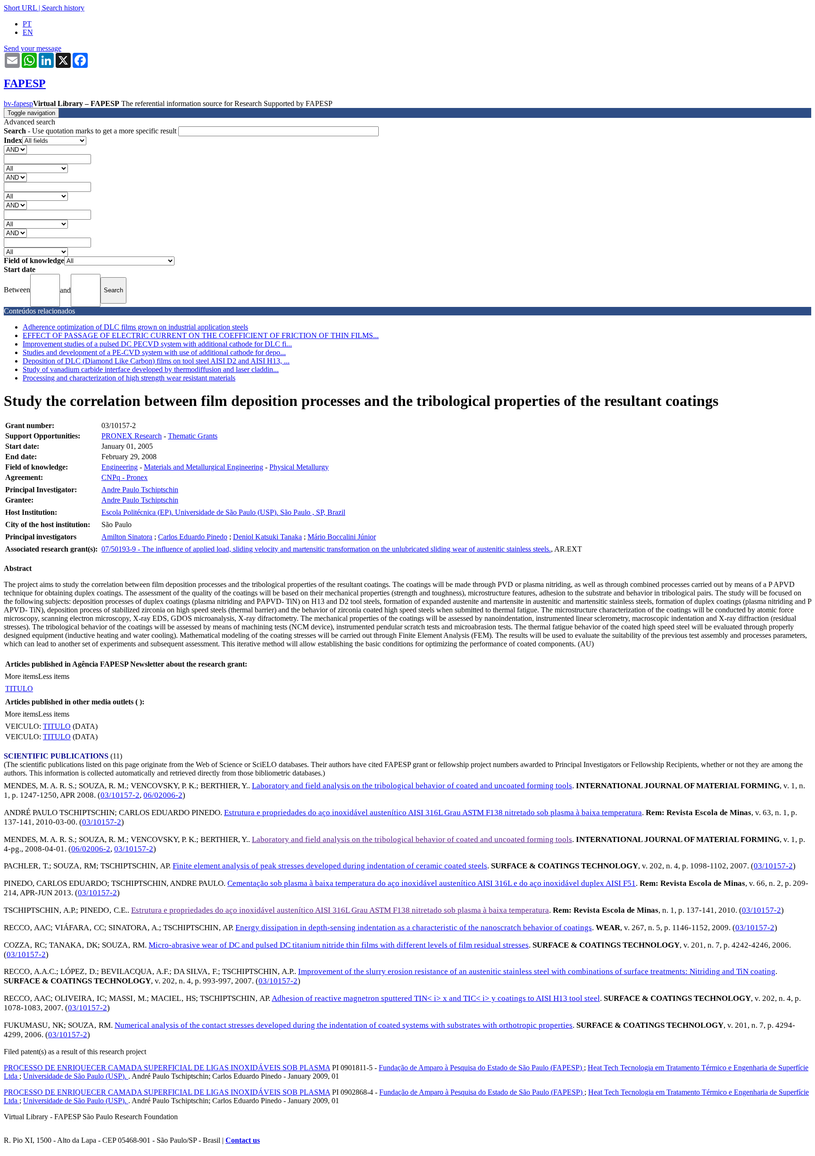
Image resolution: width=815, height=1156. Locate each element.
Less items (53, 676)
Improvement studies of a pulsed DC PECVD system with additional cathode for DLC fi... (157, 344)
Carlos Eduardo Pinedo (192, 537)
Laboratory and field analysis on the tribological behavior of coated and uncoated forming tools (412, 785)
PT (27, 24)
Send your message (32, 48)
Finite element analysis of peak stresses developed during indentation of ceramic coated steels (330, 865)
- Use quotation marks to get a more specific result (91, 131)
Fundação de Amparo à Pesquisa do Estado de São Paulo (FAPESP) (481, 1068)
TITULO (19, 689)
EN (28, 32)
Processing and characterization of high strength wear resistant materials (129, 378)
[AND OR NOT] (15, 149)
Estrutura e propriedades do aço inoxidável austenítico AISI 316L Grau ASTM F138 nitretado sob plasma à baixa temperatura (433, 812)
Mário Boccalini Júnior (342, 537)
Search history (63, 8)
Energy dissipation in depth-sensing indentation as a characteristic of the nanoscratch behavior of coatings (413, 927)
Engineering (119, 467)
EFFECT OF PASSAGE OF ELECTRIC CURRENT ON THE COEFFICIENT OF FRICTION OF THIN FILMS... (201, 335)
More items (21, 676)
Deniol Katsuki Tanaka (267, 537)
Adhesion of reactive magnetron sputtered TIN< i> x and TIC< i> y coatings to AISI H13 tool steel (436, 998)
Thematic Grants (192, 436)
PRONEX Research (131, 436)
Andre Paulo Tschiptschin (139, 490)
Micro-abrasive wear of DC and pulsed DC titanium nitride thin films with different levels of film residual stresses (339, 945)
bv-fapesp (18, 103)
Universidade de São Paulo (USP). (75, 1076)
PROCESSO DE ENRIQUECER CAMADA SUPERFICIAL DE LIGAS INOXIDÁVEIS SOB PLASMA (167, 1068)
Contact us (242, 1140)
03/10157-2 (120, 795)
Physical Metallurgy (299, 467)
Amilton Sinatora (126, 537)
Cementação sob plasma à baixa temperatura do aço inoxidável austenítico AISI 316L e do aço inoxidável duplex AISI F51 (431, 883)
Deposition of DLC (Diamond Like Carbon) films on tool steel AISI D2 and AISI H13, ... (156, 361)
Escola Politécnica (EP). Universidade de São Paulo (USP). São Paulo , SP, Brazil (223, 512)
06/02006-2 (163, 795)
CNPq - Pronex (124, 477)
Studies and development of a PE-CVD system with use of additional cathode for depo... (154, 352)
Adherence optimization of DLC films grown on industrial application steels (135, 327)
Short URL (20, 8)
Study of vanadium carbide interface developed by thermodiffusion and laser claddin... (151, 369)
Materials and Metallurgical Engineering (203, 467)
